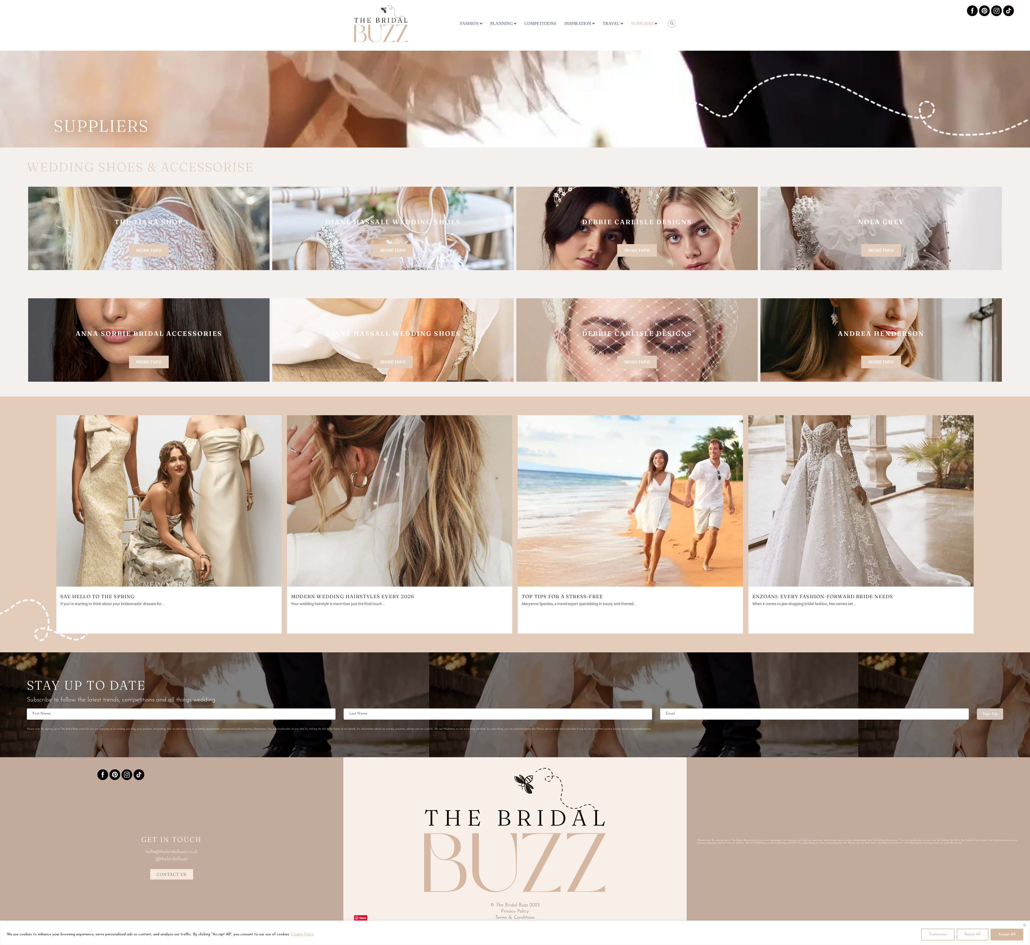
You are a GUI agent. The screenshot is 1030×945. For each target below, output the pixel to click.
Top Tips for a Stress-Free (562, 596)
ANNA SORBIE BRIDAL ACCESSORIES (149, 333)
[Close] (1024, 925)
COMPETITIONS (540, 23)
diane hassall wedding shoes (393, 222)
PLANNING (501, 23)
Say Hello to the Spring (97, 596)
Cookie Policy (302, 934)
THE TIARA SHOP (149, 222)
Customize (938, 934)
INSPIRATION (577, 23)
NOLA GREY (881, 222)
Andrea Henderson (881, 333)
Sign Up (990, 714)
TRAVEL (611, 23)
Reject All (973, 934)
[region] (515, 933)
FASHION (469, 23)
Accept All (1007, 934)
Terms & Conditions (515, 917)
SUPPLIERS (642, 23)
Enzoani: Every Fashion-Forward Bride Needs (822, 596)
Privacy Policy (515, 911)
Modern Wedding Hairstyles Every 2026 (352, 596)
